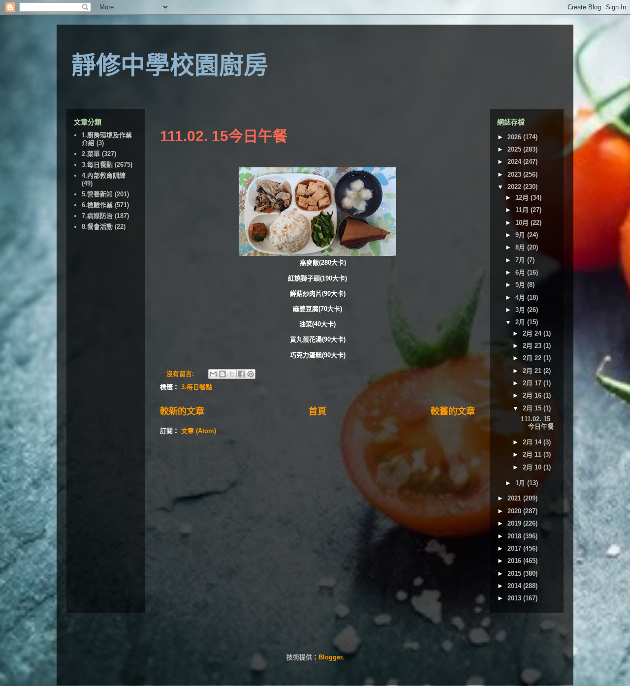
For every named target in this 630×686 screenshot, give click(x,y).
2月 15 (533, 408)
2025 (515, 149)
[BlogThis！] (222, 374)
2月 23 (533, 345)
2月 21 (533, 370)
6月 (521, 272)
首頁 (317, 411)
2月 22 (533, 358)
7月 (521, 260)
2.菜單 (91, 153)
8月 (521, 247)
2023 (515, 174)
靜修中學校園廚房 (169, 65)
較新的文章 (182, 411)
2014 (515, 586)
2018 (515, 536)
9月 (521, 235)
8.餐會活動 (97, 226)
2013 (515, 598)
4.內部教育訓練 (104, 175)
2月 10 (533, 467)
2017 (515, 548)
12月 (523, 197)
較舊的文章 (453, 411)
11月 (523, 210)
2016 (515, 560)
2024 (515, 161)
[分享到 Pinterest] (250, 374)
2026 (515, 137)
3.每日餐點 (196, 387)
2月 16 (533, 395)
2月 (521, 322)
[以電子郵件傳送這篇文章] (213, 374)
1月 (521, 483)
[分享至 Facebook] (241, 374)
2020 (515, 511)
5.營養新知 (97, 194)
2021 (515, 498)
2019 (515, 523)
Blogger (330, 657)
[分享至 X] (232, 374)
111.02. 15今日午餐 (223, 136)
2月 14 (533, 442)
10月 (523, 222)
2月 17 (533, 383)
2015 (515, 573)
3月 (521, 309)
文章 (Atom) (198, 431)
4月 (521, 297)
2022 (515, 186)
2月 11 (533, 454)
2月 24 (533, 333)
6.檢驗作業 (97, 205)
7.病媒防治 (97, 215)
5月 (521, 284)
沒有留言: (181, 373)
